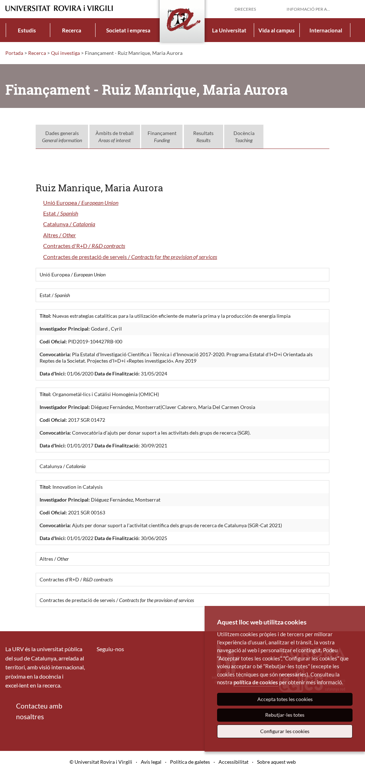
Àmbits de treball (115, 136)
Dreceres (245, 9)
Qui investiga (65, 53)
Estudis (27, 30)
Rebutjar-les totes (284, 715)
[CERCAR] (354, 8)
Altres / (59, 235)
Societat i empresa (128, 30)
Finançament (162, 136)
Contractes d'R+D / (84, 245)
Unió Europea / (80, 202)
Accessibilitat (233, 762)
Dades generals (62, 136)
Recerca (71, 30)
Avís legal (151, 762)
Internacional (325, 30)
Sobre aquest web (276, 762)
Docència (244, 136)
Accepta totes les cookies (285, 699)
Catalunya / (69, 224)
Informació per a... (308, 9)
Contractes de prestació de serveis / (130, 256)
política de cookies (255, 682)
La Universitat (229, 30)
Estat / (60, 213)
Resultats (203, 136)
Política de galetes (190, 762)
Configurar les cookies (284, 731)
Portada (14, 53)
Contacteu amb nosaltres (39, 711)
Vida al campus (276, 30)
